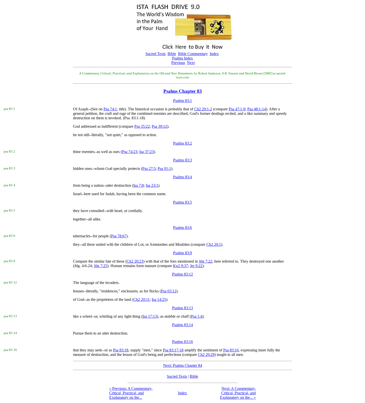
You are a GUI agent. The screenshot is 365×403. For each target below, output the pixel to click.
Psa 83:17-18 (173, 350)
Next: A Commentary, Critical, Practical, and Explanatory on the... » (238, 393)
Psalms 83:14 (182, 325)
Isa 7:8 (138, 185)
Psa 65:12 (168, 291)
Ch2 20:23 (135, 261)
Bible (172, 54)
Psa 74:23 (129, 152)
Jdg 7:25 (100, 266)
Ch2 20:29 (206, 354)
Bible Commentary (193, 54)
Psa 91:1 (164, 168)
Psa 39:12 (159, 126)
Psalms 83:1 (182, 100)
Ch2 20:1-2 (203, 109)
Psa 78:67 (118, 236)
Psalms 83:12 (182, 274)
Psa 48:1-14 (256, 109)
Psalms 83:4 (182, 177)
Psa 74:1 (110, 109)
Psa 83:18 (120, 350)
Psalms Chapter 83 (182, 91)
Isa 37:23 (146, 152)
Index (214, 54)
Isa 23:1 (152, 185)
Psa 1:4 (196, 316)
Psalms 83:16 (182, 342)
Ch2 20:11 (141, 299)
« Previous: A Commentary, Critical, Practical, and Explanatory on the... (130, 393)
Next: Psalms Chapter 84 (182, 365)
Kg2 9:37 (180, 266)
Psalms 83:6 (182, 227)
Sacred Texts (156, 54)
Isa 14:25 (159, 299)
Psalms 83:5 (182, 202)
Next (191, 63)
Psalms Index (182, 58)
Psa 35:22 (142, 126)
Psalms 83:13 (182, 308)
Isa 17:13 (150, 316)
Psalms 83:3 (182, 160)
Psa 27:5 (149, 168)
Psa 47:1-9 (237, 109)
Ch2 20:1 (213, 244)
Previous (178, 63)
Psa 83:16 (231, 350)
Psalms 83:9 (182, 253)
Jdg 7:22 (205, 261)
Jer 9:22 (196, 266)
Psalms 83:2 (182, 143)
